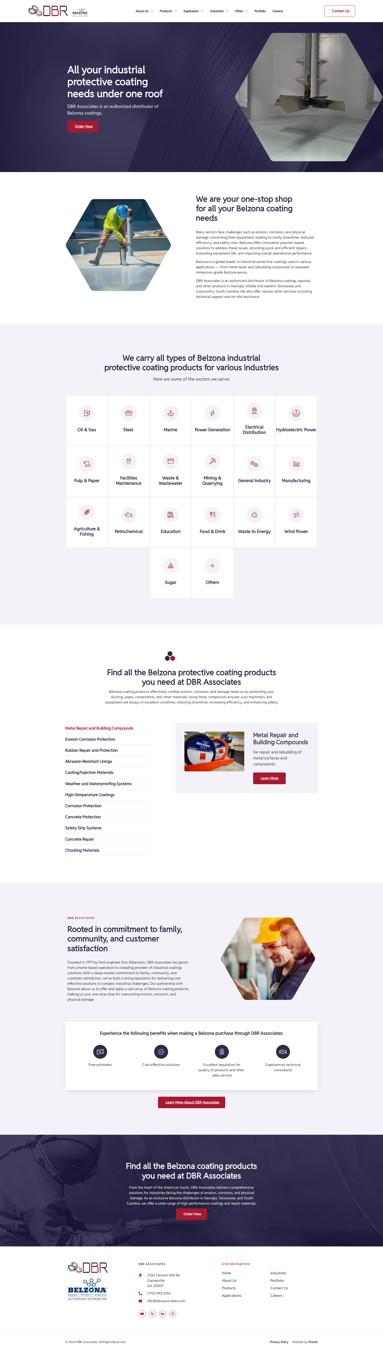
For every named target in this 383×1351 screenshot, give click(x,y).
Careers (277, 11)
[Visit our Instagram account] (172, 1313)
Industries (217, 11)
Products (166, 11)
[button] (339, 11)
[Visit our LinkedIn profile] (162, 1313)
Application (191, 11)
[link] (178, 1301)
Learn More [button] (270, 778)
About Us (142, 11)
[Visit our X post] (142, 1313)
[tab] (107, 728)
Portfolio (260, 11)
